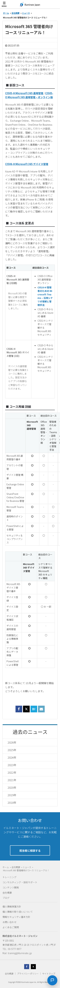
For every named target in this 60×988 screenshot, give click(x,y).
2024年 (12, 757)
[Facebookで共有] (19, 711)
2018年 (12, 803)
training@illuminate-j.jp (20, 953)
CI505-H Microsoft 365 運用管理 (24, 93)
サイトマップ (48, 973)
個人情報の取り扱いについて (17, 911)
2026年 (12, 742)
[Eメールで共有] (41, 711)
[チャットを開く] (52, 980)
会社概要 (7, 892)
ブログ (6, 897)
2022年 (12, 772)
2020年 (12, 788)
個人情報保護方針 (11, 906)
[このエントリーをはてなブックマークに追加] (33, 711)
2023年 (12, 765)
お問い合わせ (9, 922)
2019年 (12, 795)
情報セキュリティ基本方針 (16, 917)
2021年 (12, 780)
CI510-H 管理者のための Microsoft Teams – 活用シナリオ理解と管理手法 (45, 296)
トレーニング (9, 877)
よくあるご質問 (10, 927)
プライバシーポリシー (28, 973)
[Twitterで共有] (26, 709)
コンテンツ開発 (10, 887)
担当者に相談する (30, 851)
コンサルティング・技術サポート (19, 882)
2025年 (12, 750)
